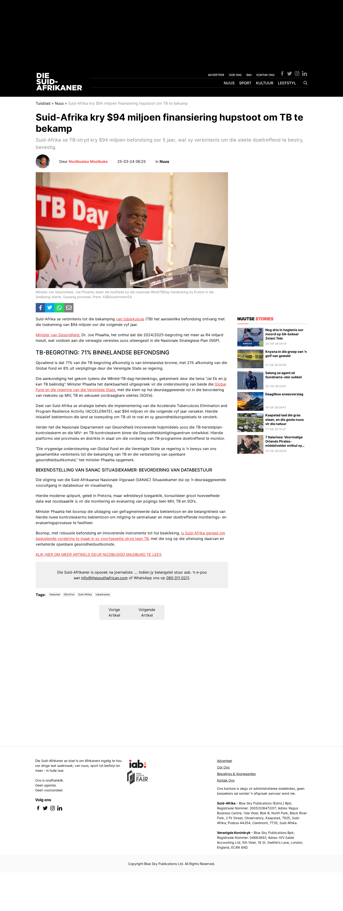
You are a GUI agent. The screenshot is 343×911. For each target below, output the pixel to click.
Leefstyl (287, 83)
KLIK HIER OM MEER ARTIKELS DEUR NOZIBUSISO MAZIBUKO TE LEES (98, 554)
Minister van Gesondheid (57, 334)
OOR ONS (235, 75)
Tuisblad (43, 103)
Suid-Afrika (85, 594)
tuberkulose (103, 594)
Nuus (229, 83)
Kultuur (264, 83)
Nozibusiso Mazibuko (88, 161)
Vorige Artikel (114, 612)
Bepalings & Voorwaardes (236, 774)
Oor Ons (223, 767)
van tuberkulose (130, 319)
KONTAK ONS (265, 75)
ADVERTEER (216, 75)
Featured (54, 594)
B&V (249, 75)
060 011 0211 (177, 577)
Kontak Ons (225, 780)
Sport (245, 83)
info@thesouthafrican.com (104, 577)
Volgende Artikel (147, 612)
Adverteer (224, 761)
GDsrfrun (69, 594)
